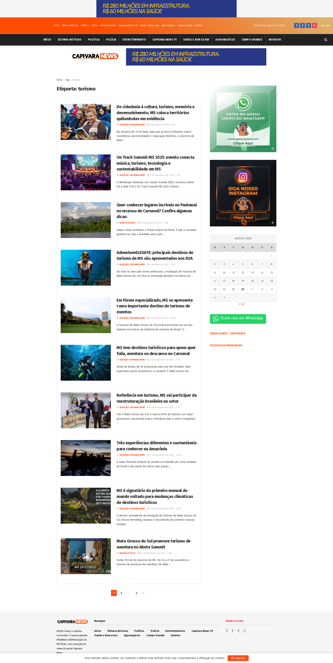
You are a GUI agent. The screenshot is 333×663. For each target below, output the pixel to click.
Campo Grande (185, 25)
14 (262, 272)
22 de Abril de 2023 (159, 318)
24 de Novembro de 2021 (152, 553)
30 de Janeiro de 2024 (150, 223)
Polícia (94, 25)
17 (224, 280)
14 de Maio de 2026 (159, 124)
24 (224, 289)
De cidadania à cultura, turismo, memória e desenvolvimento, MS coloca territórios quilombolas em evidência (156, 112)
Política (85, 25)
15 (272, 272)
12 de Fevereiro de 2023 (161, 359)
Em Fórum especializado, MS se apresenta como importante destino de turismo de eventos (155, 306)
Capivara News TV (128, 25)
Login (327, 25)
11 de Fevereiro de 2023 (161, 407)
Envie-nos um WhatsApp (242, 318)
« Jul (241, 304)
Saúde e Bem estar (149, 25)
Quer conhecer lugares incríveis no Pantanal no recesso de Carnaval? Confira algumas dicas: (157, 210)
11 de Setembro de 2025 (161, 175)
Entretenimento (108, 25)
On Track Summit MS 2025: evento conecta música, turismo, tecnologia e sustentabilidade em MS (155, 163)
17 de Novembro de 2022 (161, 455)
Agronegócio (168, 25)
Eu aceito (238, 658)
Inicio (59, 79)
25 (233, 289)
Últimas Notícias (70, 25)
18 (233, 280)
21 (262, 280)
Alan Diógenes (127, 223)
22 (271, 280)
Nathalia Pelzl (127, 553)
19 (243, 280)
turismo (76, 79)
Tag (67, 79)
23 (215, 289)
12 (243, 272)
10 (224, 272)
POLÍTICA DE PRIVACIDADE (226, 345)
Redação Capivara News (132, 124)
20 (252, 280)
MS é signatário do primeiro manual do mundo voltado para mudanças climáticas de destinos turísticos (155, 496)
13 (252, 272)
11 (233, 272)
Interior (199, 25)
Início (57, 25)
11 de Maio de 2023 (159, 264)
